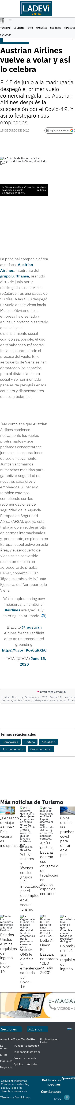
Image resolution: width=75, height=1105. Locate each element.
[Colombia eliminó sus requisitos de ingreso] (67, 929)
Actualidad (48, 742)
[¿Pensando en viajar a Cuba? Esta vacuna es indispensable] (7, 811)
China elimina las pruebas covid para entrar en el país (67, 836)
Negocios (55, 28)
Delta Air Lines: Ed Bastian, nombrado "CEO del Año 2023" (49, 956)
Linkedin (32, 1058)
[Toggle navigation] (9, 21)
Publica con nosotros (51, 1082)
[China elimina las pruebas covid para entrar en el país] (67, 811)
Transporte (20, 1045)
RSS (57, 1098)
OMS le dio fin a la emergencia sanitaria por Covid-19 (30, 970)
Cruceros (19, 1058)
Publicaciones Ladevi (49, 1041)
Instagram (33, 1052)
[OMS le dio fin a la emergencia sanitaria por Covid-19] (27, 933)
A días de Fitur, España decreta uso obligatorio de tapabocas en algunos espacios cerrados (49, 868)
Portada (30, 742)
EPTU (30, 28)
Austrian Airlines (13, 749)
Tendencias (20, 1052)
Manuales (41, 28)
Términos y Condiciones (15, 1097)
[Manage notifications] (67, 1097)
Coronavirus (10, 742)
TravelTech (20, 1039)
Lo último (19, 28)
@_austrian (32, 627)
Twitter (31, 1039)
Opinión (18, 1064)
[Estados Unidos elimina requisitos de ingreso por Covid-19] (7, 923)
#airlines (12, 609)
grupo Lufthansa (14, 276)
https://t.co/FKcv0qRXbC (24, 650)
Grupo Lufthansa (40, 749)
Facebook (33, 1045)
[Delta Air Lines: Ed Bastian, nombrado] (47, 926)
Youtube (32, 1064)
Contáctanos (51, 1091)
